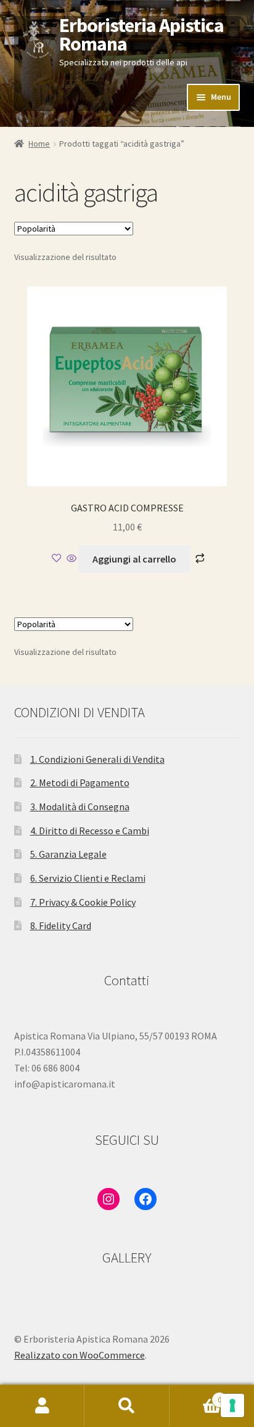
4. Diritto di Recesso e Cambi (89, 830)
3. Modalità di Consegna (79, 806)
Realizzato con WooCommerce (79, 1355)
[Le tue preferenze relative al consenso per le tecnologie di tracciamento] (232, 1405)
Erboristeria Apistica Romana (141, 34)
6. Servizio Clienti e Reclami (87, 878)
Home (39, 143)
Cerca (126, 1406)
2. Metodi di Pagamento (79, 782)
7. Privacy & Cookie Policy (83, 902)
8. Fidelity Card (60, 925)
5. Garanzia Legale (68, 854)
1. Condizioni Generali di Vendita (97, 759)
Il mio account (42, 1406)
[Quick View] (71, 559)
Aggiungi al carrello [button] (134, 559)
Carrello (196, 1395)
